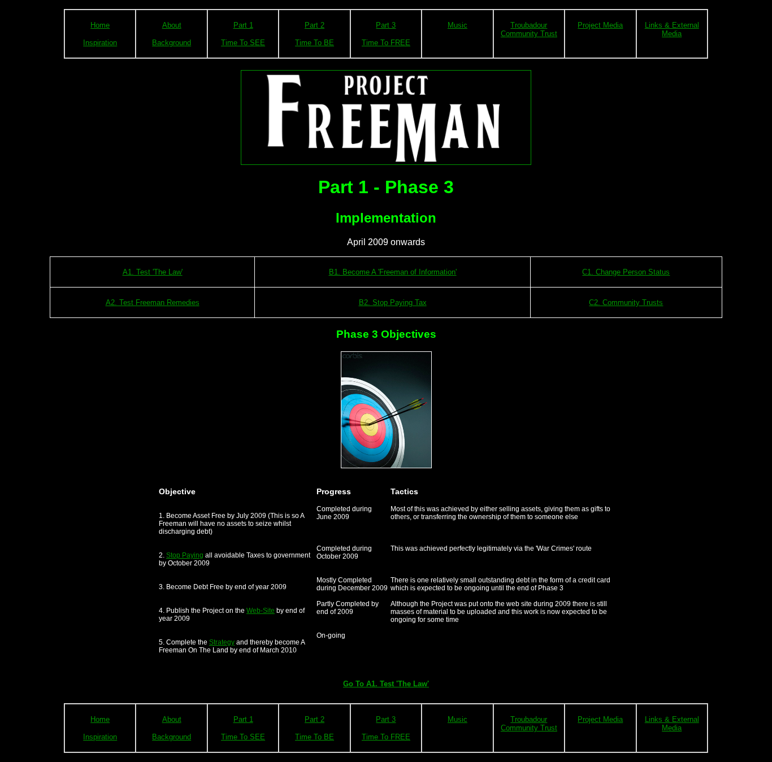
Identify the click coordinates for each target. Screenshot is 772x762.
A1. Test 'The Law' (153, 272)
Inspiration (100, 42)
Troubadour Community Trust (529, 29)
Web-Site (260, 611)
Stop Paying (184, 555)
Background (171, 42)
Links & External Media (672, 29)
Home (100, 25)
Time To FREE (386, 42)
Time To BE (314, 42)
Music (457, 25)
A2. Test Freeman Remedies (152, 302)
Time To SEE (243, 42)
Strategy (222, 642)
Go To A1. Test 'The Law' (386, 684)
